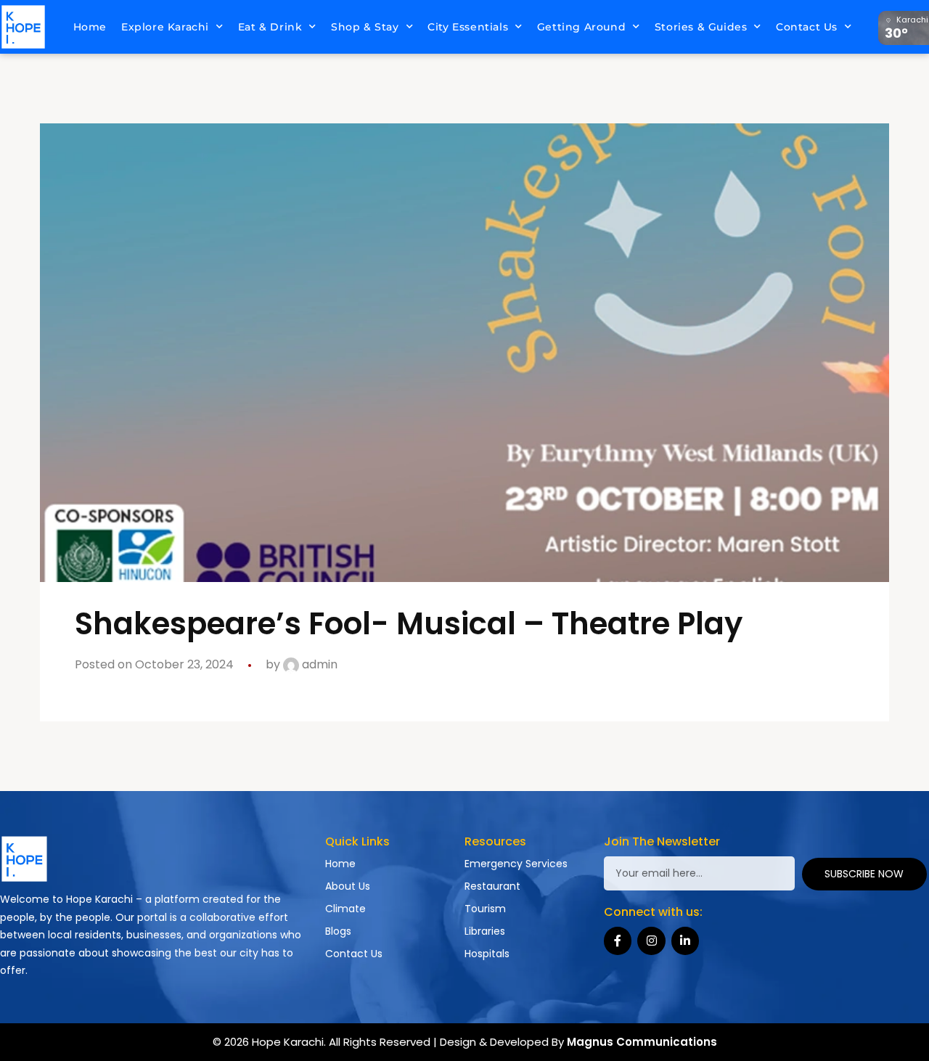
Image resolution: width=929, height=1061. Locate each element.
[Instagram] (651, 940)
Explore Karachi (165, 26)
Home (90, 26)
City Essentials (467, 26)
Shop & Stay (365, 26)
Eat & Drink (270, 26)
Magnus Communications (642, 1041)
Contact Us (807, 26)
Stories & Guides (701, 26)
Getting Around (581, 26)
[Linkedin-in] (685, 940)
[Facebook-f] (617, 940)
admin (318, 664)
